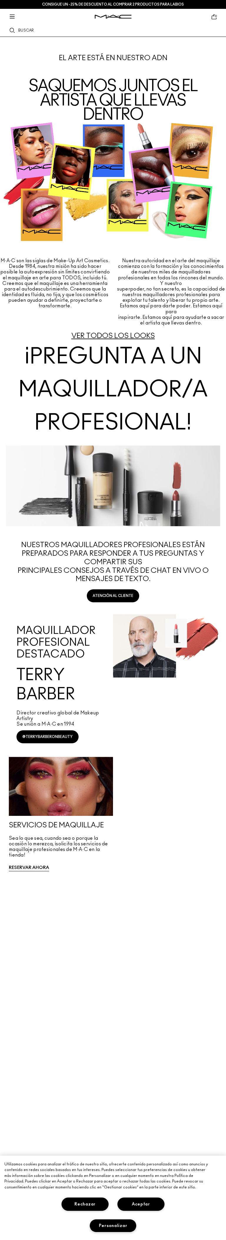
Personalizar (113, 1225)
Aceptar (141, 1204)
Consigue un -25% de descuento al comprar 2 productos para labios (113, 4)
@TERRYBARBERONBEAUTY (47, 737)
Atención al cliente (113, 596)
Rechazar (85, 1204)
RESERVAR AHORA (29, 867)
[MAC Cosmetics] (113, 17)
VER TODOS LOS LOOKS (113, 335)
